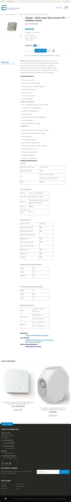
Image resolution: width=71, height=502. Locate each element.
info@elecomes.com (8, 453)
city (29, 55)
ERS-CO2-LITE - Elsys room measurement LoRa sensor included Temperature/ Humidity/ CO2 (18, 403)
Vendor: (27, 40)
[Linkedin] (10, 463)
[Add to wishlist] (49, 50)
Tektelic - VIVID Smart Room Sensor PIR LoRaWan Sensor (45, 19)
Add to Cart (41, 51)
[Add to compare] (53, 50)
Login (17, 488)
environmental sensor (11, 14)
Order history (19, 484)
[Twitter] (6, 463)
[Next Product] (69, 17)
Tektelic (57, 55)
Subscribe (64, 472)
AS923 (35, 45)
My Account (4, 488)
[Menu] (57, 7)
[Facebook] (3, 463)
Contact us (4, 486)
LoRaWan (42, 55)
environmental (35, 55)
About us (3, 484)
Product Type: (29, 37)
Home (2, 14)
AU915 (38, 45)
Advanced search (20, 486)
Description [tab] (4, 62)
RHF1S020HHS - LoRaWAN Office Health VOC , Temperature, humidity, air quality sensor (53, 408)
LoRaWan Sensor (50, 55)
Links (66, 1)
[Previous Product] (67, 17)
